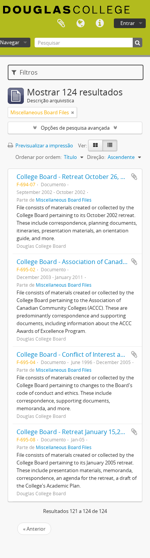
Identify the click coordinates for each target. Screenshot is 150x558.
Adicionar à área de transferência (134, 176)
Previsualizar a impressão (43, 145)
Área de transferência (61, 23)
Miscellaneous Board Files (64, 200)
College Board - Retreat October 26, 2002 (75, 176)
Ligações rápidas (99, 23)
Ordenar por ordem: (38, 157)
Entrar (127, 23)
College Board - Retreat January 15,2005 (74, 432)
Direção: (96, 157)
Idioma (80, 23)
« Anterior (34, 528)
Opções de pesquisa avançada (75, 127)
